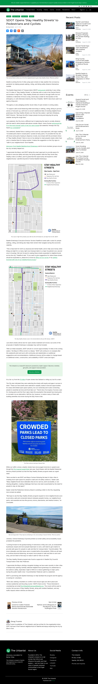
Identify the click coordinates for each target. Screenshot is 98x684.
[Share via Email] (22, 31)
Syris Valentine (78, 81)
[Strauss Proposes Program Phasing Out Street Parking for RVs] (71, 37)
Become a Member (34, 372)
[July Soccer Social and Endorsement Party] (71, 127)
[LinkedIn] (86, 6)
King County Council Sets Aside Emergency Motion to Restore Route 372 (83, 62)
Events (52, 9)
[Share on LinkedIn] (15, 31)
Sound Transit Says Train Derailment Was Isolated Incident (82, 48)
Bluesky (52, 655)
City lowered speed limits (21, 469)
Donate (58, 9)
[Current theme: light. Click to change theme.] (90, 9)
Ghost (53, 680)
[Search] (86, 10)
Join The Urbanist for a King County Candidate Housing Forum (82, 158)
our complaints (15, 128)
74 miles (22, 379)
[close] (96, 2)
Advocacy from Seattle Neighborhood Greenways (22, 146)
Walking (31, 16)
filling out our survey (42, 257)
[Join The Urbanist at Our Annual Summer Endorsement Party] (71, 138)
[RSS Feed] (91, 6)
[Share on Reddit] (19, 31)
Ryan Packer (77, 69)
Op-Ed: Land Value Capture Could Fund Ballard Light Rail (83, 23)
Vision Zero (24, 16)
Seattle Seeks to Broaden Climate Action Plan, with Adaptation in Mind (82, 76)
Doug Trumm (11, 27)
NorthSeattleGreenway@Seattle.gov (32, 586)
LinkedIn (52, 663)
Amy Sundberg (78, 41)
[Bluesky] (79, 6)
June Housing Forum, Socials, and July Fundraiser (83, 148)
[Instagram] (81, 6)
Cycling (9, 16)
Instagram (53, 657)
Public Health (16, 16)
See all (86, 94)
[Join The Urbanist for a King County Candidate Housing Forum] (71, 160)
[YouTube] (88, 6)
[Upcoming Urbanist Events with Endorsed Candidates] (71, 117)
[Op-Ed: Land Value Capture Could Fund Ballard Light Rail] (71, 25)
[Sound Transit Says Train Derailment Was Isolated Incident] (71, 50)
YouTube (53, 665)
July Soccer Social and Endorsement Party (82, 126)
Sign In (82, 10)
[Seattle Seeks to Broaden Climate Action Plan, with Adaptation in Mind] (71, 77)
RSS (51, 668)
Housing (39, 9)
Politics (46, 9)
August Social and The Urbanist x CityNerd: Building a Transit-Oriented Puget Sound (83, 103)
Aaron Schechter (78, 28)
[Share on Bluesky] (7, 31)
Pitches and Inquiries (78, 663)
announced (41, 90)
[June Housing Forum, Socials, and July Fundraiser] (71, 149)
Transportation (30, 9)
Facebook (53, 660)
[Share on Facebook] (11, 31)
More (73, 9)
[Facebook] (84, 6)
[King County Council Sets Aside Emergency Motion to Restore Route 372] (71, 64)
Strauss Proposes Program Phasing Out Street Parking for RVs (82, 35)
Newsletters (66, 9)
